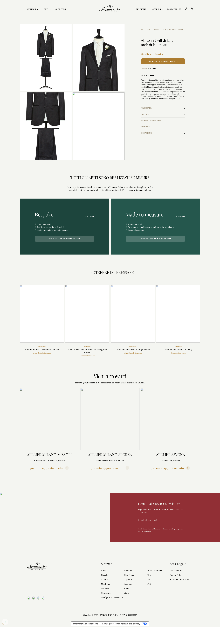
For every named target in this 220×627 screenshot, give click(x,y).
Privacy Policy (176, 570)
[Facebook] (28, 598)
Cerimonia (155, 29)
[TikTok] (43, 598)
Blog (149, 575)
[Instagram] (33, 598)
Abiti (46, 9)
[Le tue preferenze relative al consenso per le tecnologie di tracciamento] (5, 622)
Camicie (104, 579)
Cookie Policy (176, 575)
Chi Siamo (141, 9)
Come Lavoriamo (154, 570)
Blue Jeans (129, 575)
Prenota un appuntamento (163, 61)
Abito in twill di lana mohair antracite (41, 349)
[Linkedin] (38, 598)
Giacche (104, 575)
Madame (105, 588)
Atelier (156, 9)
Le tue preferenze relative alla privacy (121, 623)
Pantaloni (128, 570)
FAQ (149, 584)
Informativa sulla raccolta (85, 623)
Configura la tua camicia (112, 597)
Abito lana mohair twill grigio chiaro (133, 349)
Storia (126, 593)
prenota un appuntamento (64, 239)
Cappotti (128, 579)
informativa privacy (146, 531)
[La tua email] (158, 520)
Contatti (172, 9)
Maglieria (105, 584)
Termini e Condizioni (179, 579)
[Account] (186, 9)
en (180, 9)
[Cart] (192, 9)
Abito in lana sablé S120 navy (178, 349)
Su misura (32, 9)
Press (149, 579)
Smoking (128, 584)
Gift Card (60, 9)
